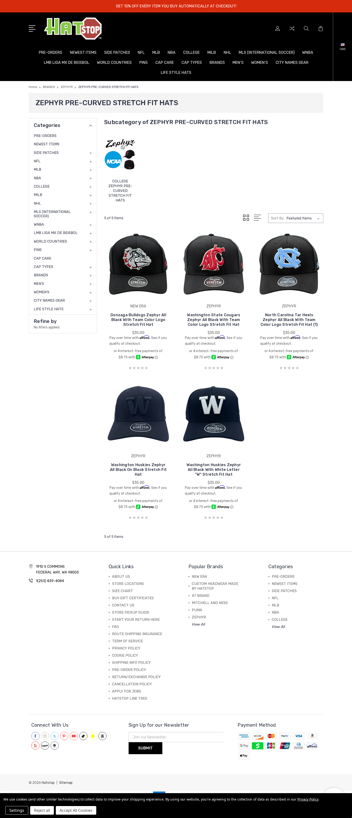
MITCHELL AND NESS (210, 603)
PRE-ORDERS (50, 52)
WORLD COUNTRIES (114, 62)
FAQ (115, 627)
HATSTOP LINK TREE (129, 698)
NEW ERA (199, 576)
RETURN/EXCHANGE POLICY (136, 677)
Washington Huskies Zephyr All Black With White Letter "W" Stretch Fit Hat (214, 470)
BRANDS (217, 62)
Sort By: (277, 218)
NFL (141, 52)
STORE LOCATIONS (128, 584)
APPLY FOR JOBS (126, 691)
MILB (211, 52)
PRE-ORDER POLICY (129, 670)
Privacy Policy (307, 799)
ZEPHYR (199, 617)
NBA (172, 52)
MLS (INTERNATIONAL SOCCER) (267, 52)
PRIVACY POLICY (126, 648)
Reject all (42, 810)
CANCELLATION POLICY (132, 684)
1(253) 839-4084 (50, 581)
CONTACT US (123, 605)
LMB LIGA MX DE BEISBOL (66, 62)
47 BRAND (200, 596)
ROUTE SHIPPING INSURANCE (137, 634)
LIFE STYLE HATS (176, 72)
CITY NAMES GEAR (292, 62)
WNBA (307, 52)
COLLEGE (191, 52)
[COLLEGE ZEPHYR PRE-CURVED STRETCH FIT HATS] (120, 154)
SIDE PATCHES (117, 52)
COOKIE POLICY (125, 655)
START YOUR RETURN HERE (136, 619)
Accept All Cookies (76, 810)
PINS (143, 62)
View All (198, 624)
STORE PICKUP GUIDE (130, 612)
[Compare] (292, 31)
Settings (16, 810)
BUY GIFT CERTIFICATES (133, 598)
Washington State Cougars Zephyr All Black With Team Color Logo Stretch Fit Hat (213, 320)
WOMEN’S (259, 62)
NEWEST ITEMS (83, 52)
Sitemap (66, 783)
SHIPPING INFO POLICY (131, 662)
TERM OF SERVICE (127, 641)
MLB (156, 52)
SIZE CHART (122, 591)
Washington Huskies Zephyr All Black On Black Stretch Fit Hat (138, 470)
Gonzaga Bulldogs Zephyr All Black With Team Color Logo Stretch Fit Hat (138, 320)
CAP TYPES (192, 62)
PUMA (197, 610)
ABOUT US (121, 576)
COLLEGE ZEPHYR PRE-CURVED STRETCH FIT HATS (120, 190)
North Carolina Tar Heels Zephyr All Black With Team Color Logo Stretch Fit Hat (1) (289, 320)
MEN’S (238, 62)
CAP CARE (164, 62)
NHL (227, 52)
